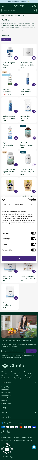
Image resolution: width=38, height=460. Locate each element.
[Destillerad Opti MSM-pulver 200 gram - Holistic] (28, 52)
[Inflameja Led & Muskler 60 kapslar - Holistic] (28, 158)
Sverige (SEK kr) (8, 423)
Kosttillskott (9, 15)
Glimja (8, 457)
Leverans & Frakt (6, 440)
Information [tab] (19, 204)
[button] (7, 448)
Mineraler (17, 15)
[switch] (33, 238)
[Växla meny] (2, 6)
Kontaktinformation (19, 440)
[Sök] (34, 10)
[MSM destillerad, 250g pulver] (28, 185)
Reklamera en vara (26, 437)
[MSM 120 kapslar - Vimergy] (10, 52)
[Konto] (32, 6)
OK (19, 258)
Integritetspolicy (6, 437)
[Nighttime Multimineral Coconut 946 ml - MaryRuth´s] (10, 132)
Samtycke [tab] (7, 204)
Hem (2, 15)
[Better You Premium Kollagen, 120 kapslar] (28, 265)
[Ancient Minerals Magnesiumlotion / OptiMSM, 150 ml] (10, 105)
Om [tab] (31, 204)
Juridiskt (29, 440)
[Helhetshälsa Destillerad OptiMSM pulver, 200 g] (10, 292)
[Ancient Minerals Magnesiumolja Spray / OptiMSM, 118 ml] (28, 78)
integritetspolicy (16, 357)
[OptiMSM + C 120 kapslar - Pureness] (28, 132)
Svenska (20, 423)
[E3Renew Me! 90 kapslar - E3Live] (10, 158)
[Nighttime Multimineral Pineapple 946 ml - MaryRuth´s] (10, 78)
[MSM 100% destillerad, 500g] (10, 185)
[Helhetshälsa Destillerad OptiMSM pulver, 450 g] (10, 265)
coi (17, 457)
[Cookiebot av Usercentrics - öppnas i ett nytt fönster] (28, 199)
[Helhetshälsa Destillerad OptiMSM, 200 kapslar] (28, 105)
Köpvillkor (16, 437)
